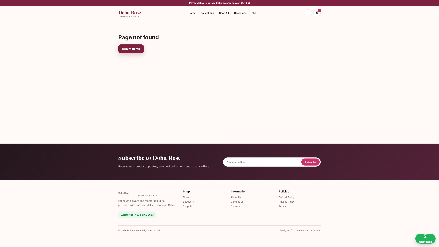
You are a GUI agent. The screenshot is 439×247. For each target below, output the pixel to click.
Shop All (224, 12)
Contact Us (237, 201)
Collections (207, 12)
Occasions (240, 12)
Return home (131, 48)
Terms (282, 206)
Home (192, 12)
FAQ (254, 12)
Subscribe (310, 162)
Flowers (187, 197)
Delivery (235, 206)
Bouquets (188, 201)
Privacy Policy (287, 201)
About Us (236, 197)
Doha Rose (129, 12)
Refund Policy (286, 197)
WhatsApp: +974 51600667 (137, 214)
